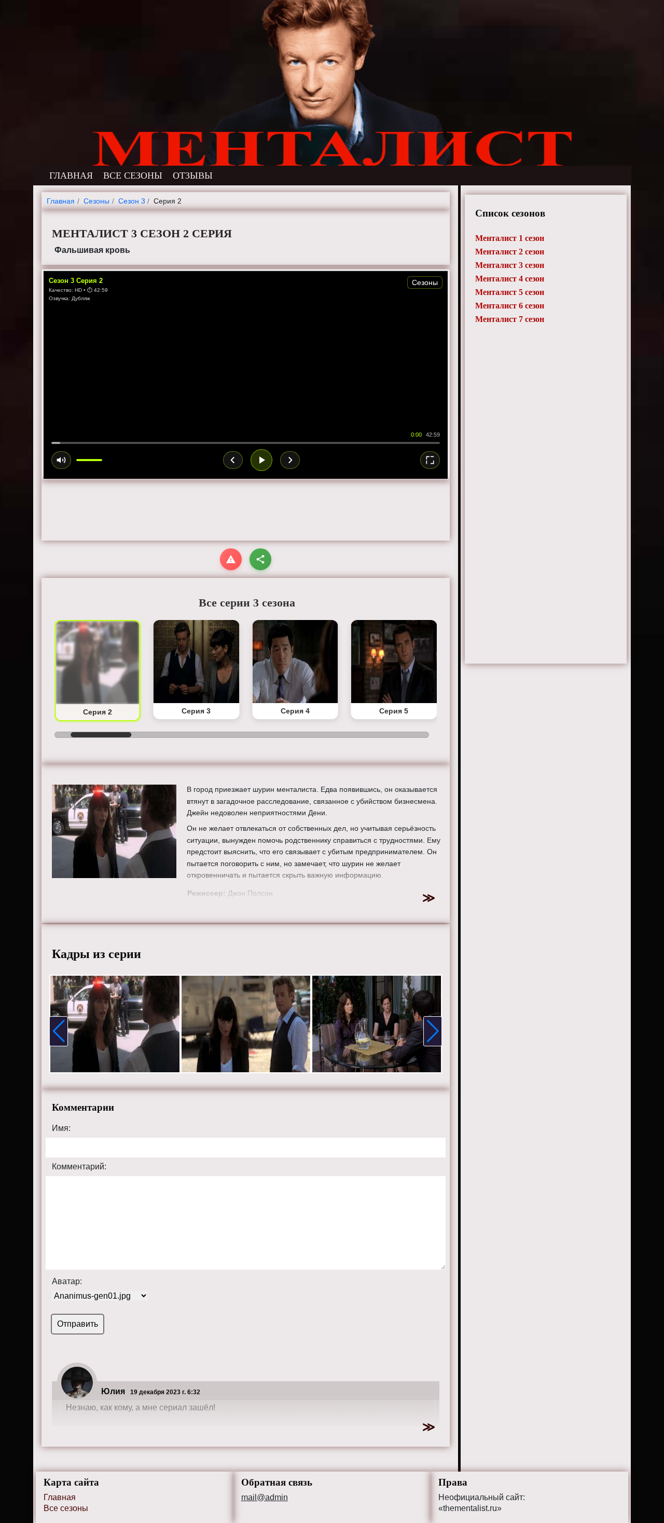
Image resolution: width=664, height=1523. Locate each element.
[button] (58, 1031)
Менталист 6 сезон (509, 305)
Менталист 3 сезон (509, 265)
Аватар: (67, 1281)
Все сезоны (66, 1508)
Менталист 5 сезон (509, 292)
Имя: (61, 1128)
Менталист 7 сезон (509, 319)
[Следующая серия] (290, 460)
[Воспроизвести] (261, 460)
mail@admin (264, 1497)
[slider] (245, 443)
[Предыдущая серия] (233, 460)
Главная (60, 1497)
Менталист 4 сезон (509, 278)
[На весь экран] (430, 460)
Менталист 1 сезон (509, 238)
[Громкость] (61, 460)
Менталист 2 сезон (509, 251)
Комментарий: (79, 1167)
